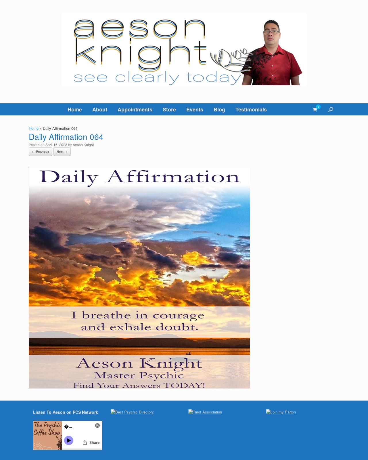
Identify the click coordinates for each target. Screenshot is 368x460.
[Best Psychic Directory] (132, 412)
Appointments (135, 109)
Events (194, 109)
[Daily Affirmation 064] (139, 386)
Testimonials (251, 109)
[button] (330, 109)
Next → (62, 151)
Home (75, 109)
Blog (219, 109)
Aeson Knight (83, 144)
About (99, 109)
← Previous (40, 151)
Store (169, 109)
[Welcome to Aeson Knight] (184, 49)
